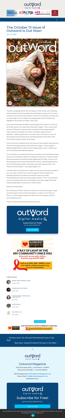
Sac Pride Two (16, 312)
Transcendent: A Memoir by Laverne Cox (21, 296)
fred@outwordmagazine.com (37, 376)
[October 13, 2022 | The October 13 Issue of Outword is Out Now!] (32, 106)
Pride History (16, 304)
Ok (33, 415)
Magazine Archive (40, 321)
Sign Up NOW (32, 230)
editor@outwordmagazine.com (40, 374)
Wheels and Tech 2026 (19, 288)
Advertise (29, 379)
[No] (63, 413)
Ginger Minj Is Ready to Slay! (21, 280)
